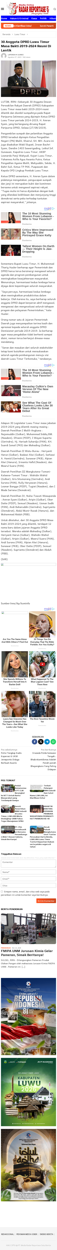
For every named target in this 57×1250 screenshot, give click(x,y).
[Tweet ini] (41, 741)
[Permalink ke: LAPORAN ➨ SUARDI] (4, 55)
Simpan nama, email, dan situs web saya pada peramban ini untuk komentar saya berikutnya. (25, 893)
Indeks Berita (46, 1234)
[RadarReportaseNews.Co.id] (28, 8)
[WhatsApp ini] (53, 741)
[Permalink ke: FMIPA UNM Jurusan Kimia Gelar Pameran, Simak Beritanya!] (28, 929)
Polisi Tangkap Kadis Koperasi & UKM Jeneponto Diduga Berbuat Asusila (11, 756)
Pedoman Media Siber (26, 1234)
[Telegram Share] (47, 741)
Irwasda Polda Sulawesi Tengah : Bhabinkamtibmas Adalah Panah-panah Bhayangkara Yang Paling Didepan (43, 759)
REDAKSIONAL (7, 1234)
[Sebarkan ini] (34, 741)
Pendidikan (6, 948)
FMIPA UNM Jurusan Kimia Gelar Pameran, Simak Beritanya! (27, 953)
